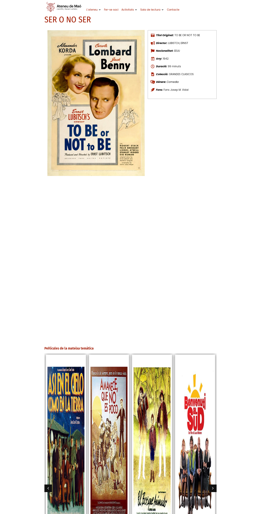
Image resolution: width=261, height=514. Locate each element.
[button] (94, 10)
